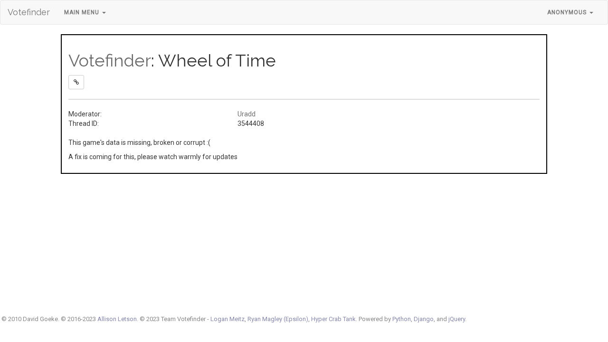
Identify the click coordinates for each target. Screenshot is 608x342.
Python (401, 319)
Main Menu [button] (82, 12)
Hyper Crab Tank (333, 319)
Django (424, 319)
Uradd (247, 114)
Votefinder (29, 12)
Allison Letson (117, 319)
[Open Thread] (76, 82)
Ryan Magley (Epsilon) (277, 319)
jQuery (456, 319)
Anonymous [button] (568, 12)
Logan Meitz (227, 319)
